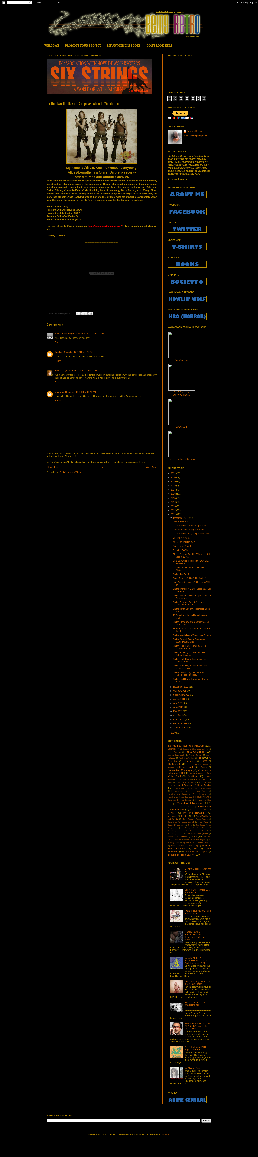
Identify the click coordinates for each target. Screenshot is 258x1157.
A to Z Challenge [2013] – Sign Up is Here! (197, 1048)
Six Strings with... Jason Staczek (195, 828)
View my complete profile (195, 135)
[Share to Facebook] (88, 313)
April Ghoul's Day (186, 758)
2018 (173, 486)
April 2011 (178, 715)
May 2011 (178, 711)
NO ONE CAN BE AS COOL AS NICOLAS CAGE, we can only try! (198, 1026)
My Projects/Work (193, 812)
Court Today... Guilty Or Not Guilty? (189, 578)
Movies (171, 813)
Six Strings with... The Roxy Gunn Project (188, 831)
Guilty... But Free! (181, 574)
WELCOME (51, 45)
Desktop (192, 776)
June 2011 (178, 707)
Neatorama (172, 816)
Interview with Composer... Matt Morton (189, 791)
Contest (204, 767)
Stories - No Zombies (177, 836)
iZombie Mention (189, 803)
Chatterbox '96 (175, 764)
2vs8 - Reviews (174, 752)
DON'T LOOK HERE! (160, 45)
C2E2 (204, 761)
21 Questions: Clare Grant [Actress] (189, 525)
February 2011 (180, 723)
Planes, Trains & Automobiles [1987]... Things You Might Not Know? (195, 936)
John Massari (173, 807)
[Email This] (78, 313)
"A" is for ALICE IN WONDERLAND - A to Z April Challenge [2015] (196, 960)
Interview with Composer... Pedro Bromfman (188, 794)
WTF (195, 849)
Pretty (184, 815)
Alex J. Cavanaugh (64, 334)
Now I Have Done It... (183, 546)
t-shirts (194, 836)
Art (199, 757)
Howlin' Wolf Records (185, 782)
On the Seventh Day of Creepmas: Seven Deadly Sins (189, 640)
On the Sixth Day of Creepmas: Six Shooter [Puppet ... (189, 647)
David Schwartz (196, 773)
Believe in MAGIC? (182, 538)
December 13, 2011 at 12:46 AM (80, 392)
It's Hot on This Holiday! (184, 542)
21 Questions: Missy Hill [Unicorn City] (191, 534)
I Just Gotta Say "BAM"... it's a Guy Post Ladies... (197, 982)
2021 (173, 473)
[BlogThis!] (81, 313)
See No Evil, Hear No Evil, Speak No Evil (197, 891)
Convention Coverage (180, 770)
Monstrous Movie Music (199, 810)
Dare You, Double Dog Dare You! (188, 530)
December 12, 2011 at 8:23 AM (89, 334)
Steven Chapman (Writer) (198, 834)
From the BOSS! (180, 550)
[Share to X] (84, 313)
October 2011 (180, 691)
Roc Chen (203, 822)
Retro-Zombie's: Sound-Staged (181, 822)
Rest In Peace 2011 (182, 521)
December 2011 (181, 518)
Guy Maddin (184, 779)
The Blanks (178, 840)
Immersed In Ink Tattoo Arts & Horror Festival (189, 785)
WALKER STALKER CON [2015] (184, 846)
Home (102, 467)
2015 (173, 498)
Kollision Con (204, 807)
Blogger (165, 1134)
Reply (58, 342)
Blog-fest (189, 760)
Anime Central (195, 755)
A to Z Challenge (194, 751)
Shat (190, 825)
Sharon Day (61, 370)
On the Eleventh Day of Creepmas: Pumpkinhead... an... (189, 603)
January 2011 (180, 727)
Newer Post (52, 467)
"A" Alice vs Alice (192, 1068)
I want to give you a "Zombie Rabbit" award (198, 912)
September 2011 (181, 695)
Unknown (59, 392)
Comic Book (186, 767)
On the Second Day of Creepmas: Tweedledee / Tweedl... (189, 673)
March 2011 (179, 719)
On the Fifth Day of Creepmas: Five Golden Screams (189, 653)
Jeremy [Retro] (194, 131)
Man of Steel (178, 810)
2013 (173, 506)
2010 (173, 733)
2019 (173, 481)
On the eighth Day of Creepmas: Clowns (192, 635)
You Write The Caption (197, 852)
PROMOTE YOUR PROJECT (83, 45)
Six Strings (200, 825)
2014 (173, 502)
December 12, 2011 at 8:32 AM (78, 352)
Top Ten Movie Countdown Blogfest (196, 843)
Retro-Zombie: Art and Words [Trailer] (195, 1003)
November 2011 (181, 687)
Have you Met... (200, 779)
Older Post (151, 467)
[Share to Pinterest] (91, 313)
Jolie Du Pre (188, 807)
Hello (170, 782)
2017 (173, 490)
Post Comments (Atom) (70, 472)
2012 (173, 510)
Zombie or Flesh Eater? (181, 854)
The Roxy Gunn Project (195, 840)
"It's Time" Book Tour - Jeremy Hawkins (186, 746)
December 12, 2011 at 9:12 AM (82, 370)
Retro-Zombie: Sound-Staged (195, 819)
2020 (173, 477)
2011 (173, 514)
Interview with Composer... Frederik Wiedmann (192, 788)
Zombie (58, 352)
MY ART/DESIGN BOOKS (124, 45)
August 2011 (179, 699)
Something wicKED (175, 834)
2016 (173, 494)
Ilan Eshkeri (204, 782)
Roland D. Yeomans (176, 825)
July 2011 (178, 703)
